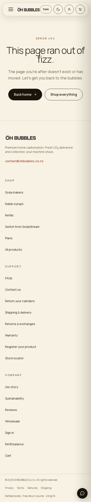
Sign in (9, 433)
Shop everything (63, 94)
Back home (23, 94)
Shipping (46, 488)
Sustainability (14, 398)
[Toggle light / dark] (58, 9)
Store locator (14, 358)
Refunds (32, 488)
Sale (46, 9)
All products (13, 250)
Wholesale (12, 421)
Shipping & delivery (18, 312)
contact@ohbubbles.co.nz (24, 161)
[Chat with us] (82, 493)
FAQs (8, 278)
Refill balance (14, 444)
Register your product (20, 347)
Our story (11, 387)
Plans (8, 238)
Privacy (9, 488)
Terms (20, 488)
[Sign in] (69, 9)
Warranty (11, 335)
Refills (9, 215)
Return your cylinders (20, 301)
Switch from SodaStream (22, 227)
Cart (8, 456)
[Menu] (10, 9)
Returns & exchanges (20, 324)
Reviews (11, 410)
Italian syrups (14, 204)
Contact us (13, 290)
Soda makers (14, 192)
